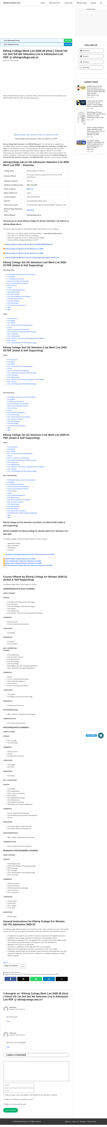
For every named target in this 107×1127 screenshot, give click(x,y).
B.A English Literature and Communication (21, 274)
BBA (9, 309)
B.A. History (11, 323)
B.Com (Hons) (12, 285)
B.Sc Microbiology (13, 301)
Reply (8, 1021)
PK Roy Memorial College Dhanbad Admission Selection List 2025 (28, 565)
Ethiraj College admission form (32, 974)
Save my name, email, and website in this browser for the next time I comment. (31, 1095)
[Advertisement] (36, 23)
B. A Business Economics (16, 279)
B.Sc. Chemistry (13, 334)
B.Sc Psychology (13, 303)
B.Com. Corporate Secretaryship (18, 329)
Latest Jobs (68, 3)
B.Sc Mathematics (13, 504)
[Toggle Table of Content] (21, 966)
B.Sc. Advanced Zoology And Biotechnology (22, 331)
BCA (9, 307)
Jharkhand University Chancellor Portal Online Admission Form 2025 (29, 554)
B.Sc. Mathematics (14, 292)
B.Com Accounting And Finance (18, 283)
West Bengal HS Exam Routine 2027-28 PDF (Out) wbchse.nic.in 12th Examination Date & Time (96, 114)
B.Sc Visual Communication (17, 305)
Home (43, 3)
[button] (101, 3)
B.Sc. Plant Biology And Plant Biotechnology (22, 342)
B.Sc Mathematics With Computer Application (22, 513)
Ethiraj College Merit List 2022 (50, 974)
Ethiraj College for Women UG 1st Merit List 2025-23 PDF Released (29, 244)
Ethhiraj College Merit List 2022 (14, 974)
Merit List (17, 972)
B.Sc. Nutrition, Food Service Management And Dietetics (26, 338)
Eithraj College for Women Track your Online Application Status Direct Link (32, 257)
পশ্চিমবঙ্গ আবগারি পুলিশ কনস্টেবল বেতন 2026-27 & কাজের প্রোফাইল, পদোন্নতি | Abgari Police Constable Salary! (95, 103)
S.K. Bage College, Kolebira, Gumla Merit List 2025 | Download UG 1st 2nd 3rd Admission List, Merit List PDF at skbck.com (95, 145)
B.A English (11, 276)
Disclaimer (83, 1121)
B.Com (10, 287)
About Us (68, 1121)
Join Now (68, 40)
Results (93, 3)
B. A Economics (13, 318)
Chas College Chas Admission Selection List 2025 (23, 561)
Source (5, 962)
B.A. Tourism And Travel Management (20, 325)
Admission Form (54, 3)
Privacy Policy (91, 1121)
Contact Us (75, 1121)
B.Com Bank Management (16, 290)
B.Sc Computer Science (15, 298)
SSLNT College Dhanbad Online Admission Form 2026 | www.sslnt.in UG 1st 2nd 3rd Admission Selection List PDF (96, 131)
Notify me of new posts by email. (15, 1104)
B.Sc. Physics (12, 340)
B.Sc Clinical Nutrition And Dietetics (19, 296)
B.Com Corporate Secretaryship (18, 281)
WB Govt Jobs (82, 3)
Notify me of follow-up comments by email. (19, 1099)
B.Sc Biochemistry (13, 294)
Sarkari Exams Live (11, 3)
